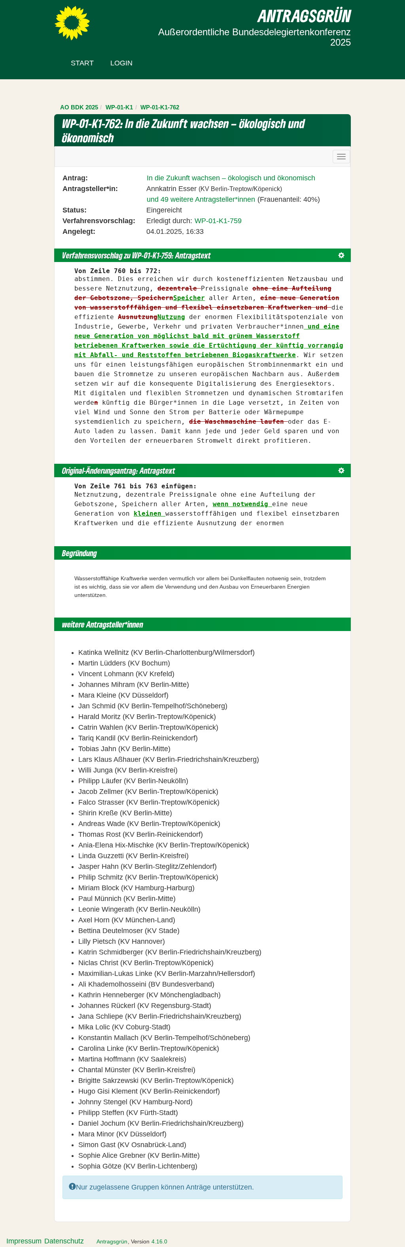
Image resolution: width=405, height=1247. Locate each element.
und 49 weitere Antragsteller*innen (201, 199)
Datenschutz (64, 1241)
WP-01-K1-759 (218, 221)
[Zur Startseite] (72, 22)
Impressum (24, 1241)
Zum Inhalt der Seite (36, 19)
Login (121, 63)
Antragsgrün (112, 1241)
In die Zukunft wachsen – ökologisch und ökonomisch (231, 178)
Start (82, 63)
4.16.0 (159, 1241)
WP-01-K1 (119, 107)
